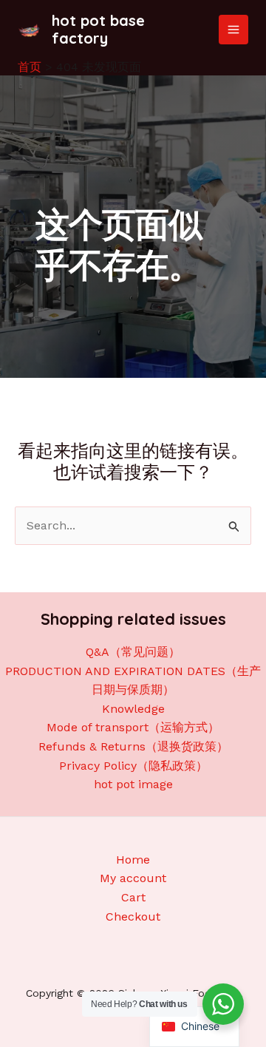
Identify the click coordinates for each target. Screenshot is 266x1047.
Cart (133, 897)
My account (133, 878)
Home (133, 860)
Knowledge (133, 709)
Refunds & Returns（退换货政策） (133, 746)
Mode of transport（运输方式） (133, 727)
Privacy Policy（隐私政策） (133, 766)
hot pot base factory (98, 29)
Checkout (133, 916)
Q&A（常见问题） (133, 652)
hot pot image (133, 784)
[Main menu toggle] (233, 29)
